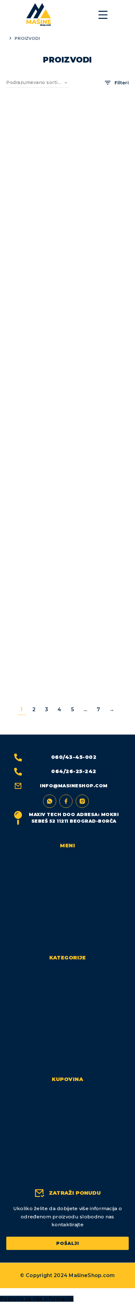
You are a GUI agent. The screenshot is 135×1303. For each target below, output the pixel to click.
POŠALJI (67, 1243)
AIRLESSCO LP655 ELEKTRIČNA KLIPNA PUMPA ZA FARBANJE (100, 179)
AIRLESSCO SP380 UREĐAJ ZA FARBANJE (99, 379)
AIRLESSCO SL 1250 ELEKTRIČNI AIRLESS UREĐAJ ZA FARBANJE (35, 381)
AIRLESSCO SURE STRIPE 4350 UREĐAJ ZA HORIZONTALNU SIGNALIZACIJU (100, 486)
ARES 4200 (35, 684)
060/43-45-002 (74, 757)
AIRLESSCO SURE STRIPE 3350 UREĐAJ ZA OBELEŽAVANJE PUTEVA (35, 486)
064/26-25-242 (73, 771)
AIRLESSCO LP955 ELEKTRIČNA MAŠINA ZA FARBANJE (35, 279)
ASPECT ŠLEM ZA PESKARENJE (99, 686)
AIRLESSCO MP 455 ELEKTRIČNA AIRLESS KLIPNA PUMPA (100, 279)
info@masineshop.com (74, 786)
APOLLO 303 (99, 584)
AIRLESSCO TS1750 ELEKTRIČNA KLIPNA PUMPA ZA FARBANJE (35, 589)
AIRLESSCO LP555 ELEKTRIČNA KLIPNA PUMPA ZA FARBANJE (35, 179)
